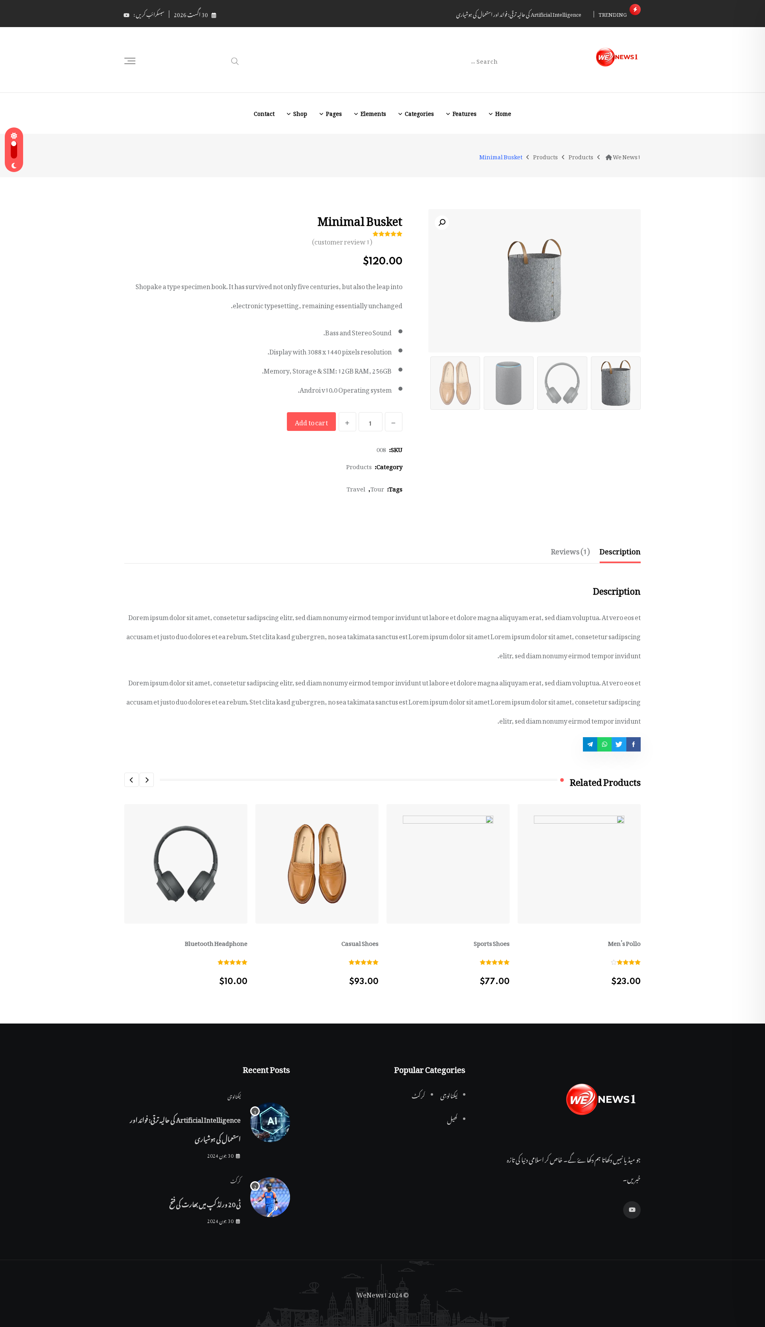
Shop (300, 112)
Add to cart (311, 421)
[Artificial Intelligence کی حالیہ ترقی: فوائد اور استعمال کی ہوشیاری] (270, 1122)
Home (503, 112)
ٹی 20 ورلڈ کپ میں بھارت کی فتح (205, 1203)
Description (620, 550)
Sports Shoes (492, 941)
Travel (356, 487)
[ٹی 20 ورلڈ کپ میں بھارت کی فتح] (270, 1197)
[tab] (620, 550)
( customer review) (342, 241)
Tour (377, 487)
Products (359, 465)
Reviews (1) (570, 550)
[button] (146, 780)
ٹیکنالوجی (234, 1096)
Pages (334, 112)
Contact (264, 112)
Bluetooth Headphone (216, 941)
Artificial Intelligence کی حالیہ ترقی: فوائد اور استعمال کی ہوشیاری (518, 13)
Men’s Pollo (624, 941)
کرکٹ (235, 1180)
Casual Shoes (360, 941)
